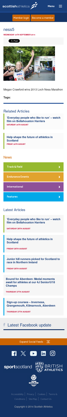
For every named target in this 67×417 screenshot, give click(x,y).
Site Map (33, 399)
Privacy (30, 394)
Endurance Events (18, 177)
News (7, 157)
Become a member (43, 18)
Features (12, 197)
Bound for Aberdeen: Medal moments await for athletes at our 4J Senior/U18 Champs (30, 282)
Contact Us (46, 399)
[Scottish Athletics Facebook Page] (14, 353)
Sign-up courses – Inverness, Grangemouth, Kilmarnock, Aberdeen (31, 303)
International (15, 187)
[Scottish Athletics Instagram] (52, 353)
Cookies (41, 394)
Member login (21, 18)
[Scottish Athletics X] (24, 353)
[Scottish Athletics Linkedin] (44, 353)
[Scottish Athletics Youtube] (34, 353)
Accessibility (17, 394)
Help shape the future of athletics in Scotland (30, 138)
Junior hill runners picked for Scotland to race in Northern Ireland (33, 260)
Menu (59, 6)
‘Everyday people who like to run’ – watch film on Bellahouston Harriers (33, 119)
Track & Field (14, 167)
